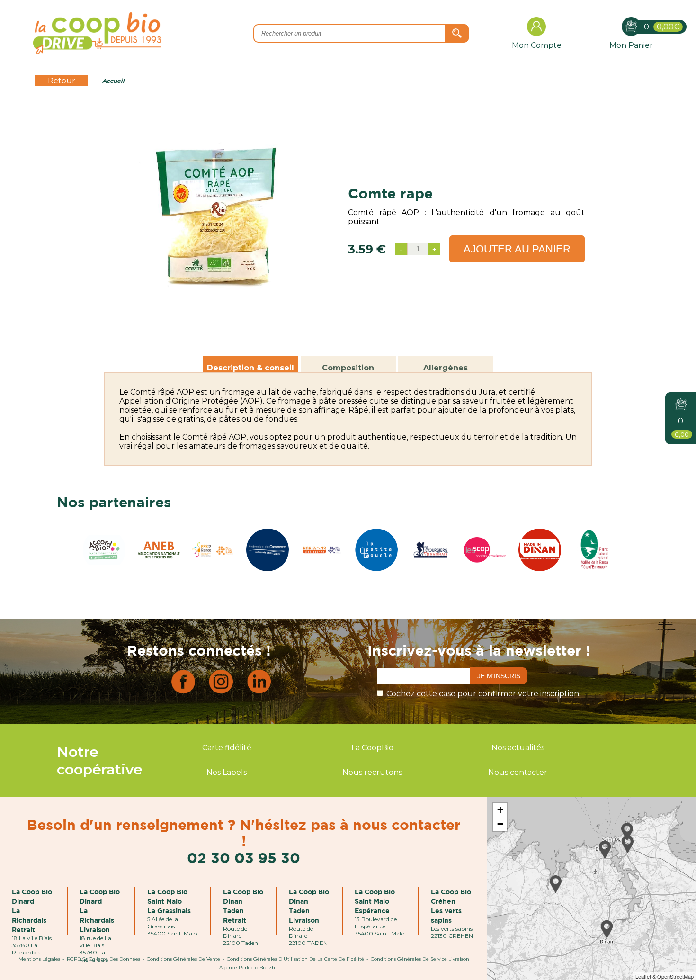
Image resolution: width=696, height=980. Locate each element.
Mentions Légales (39, 959)
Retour (61, 80)
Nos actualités (517, 747)
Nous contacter (517, 772)
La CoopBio (372, 747)
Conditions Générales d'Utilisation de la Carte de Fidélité (295, 959)
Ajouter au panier (517, 249)
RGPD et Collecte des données (103, 959)
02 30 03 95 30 (243, 857)
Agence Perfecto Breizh (247, 967)
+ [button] (500, 810)
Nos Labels (226, 772)
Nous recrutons (372, 772)
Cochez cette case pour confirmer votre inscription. (483, 693)
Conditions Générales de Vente (183, 959)
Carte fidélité (226, 747)
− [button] (500, 824)
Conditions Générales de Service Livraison (420, 959)
